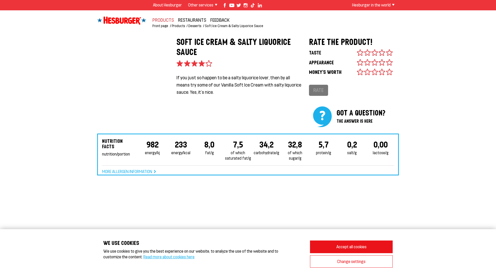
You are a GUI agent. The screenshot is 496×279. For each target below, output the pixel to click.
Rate (318, 90)
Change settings (351, 261)
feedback (220, 20)
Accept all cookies (351, 246)
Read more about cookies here (169, 256)
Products (163, 20)
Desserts (194, 26)
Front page (160, 26)
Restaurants (192, 20)
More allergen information (127, 171)
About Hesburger (167, 4)
